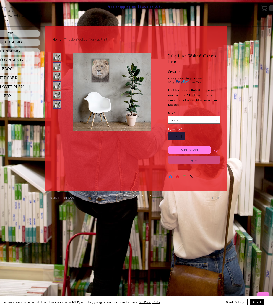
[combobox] (194, 120)
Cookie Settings (235, 302)
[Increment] (182, 136)
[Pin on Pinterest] (177, 177)
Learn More (195, 82)
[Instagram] (217, 198)
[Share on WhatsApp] (184, 177)
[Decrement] (171, 136)
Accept (257, 302)
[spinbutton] (176, 136)
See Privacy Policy (149, 302)
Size (172, 113)
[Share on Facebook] (170, 177)
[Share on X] (191, 177)
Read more (173, 104)
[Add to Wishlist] (216, 150)
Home (57, 39)
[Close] (268, 302)
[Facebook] (212, 198)
